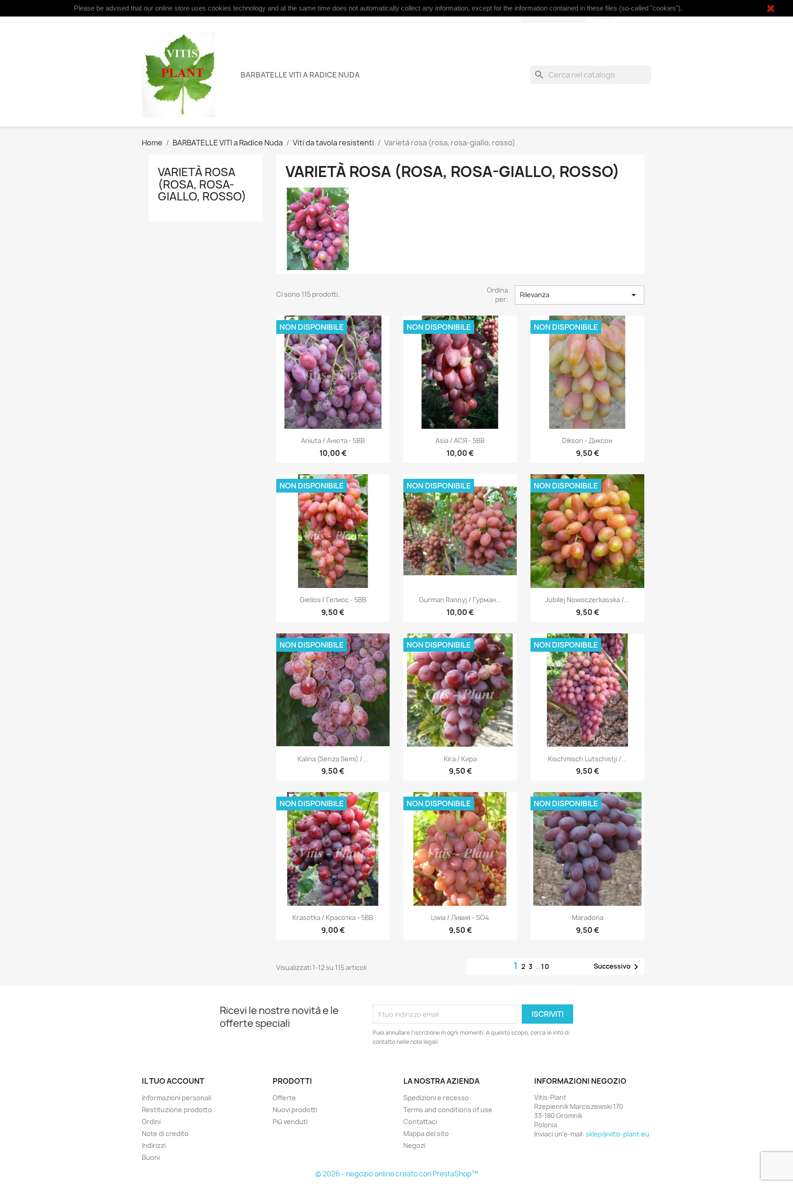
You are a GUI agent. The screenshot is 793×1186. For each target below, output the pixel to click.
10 (545, 966)
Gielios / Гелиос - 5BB (333, 599)
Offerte (284, 1097)
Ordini (151, 1121)
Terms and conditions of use (447, 1109)
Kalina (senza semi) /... (332, 758)
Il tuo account (173, 1081)
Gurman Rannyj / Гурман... (460, 599)
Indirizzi (154, 1145)
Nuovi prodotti (295, 1109)
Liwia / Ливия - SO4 (460, 917)
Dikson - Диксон (587, 440)
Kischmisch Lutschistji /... (587, 758)
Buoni (151, 1157)
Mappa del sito (426, 1133)
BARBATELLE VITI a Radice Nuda (300, 75)
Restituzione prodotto (177, 1109)
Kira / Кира (460, 758)
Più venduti (290, 1121)
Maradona (587, 917)
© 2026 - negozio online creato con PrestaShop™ (396, 1174)
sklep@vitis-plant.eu (617, 1134)
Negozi (414, 1145)
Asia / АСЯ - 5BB (460, 440)
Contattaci (420, 1121)
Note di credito (165, 1133)
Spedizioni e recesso (436, 1097)
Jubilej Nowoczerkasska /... (587, 599)
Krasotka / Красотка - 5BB (332, 917)
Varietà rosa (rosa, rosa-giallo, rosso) (202, 184)
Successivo (618, 966)
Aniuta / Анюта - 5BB (333, 440)
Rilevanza (579, 294)
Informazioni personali (176, 1097)
